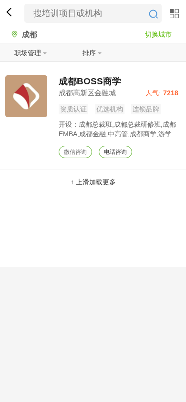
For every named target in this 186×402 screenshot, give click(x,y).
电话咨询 (115, 152)
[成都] (12, 34)
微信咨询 (75, 152)
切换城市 (158, 34)
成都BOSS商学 (90, 81)
